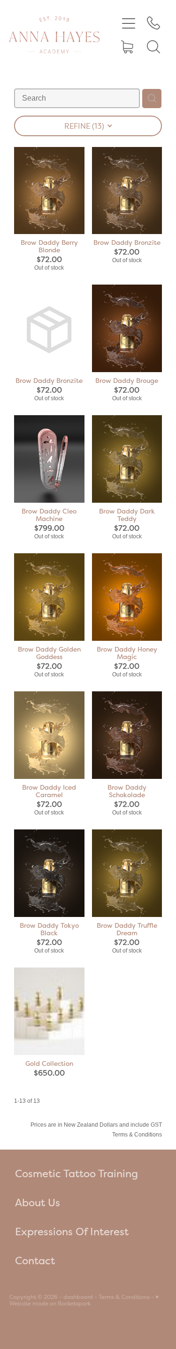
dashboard (78, 1297)
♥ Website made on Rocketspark (84, 1300)
